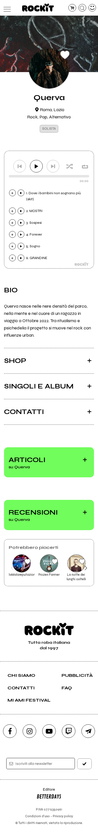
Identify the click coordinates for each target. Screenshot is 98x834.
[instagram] (29, 731)
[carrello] (72, 8)
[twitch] (68, 731)
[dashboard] (92, 8)
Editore (45, 791)
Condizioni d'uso (37, 816)
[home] (38, 8)
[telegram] (88, 731)
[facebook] (10, 731)
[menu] (6, 8)
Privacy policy (63, 816)
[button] (12, 567)
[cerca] (82, 8)
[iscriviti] (84, 763)
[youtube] (49, 731)
